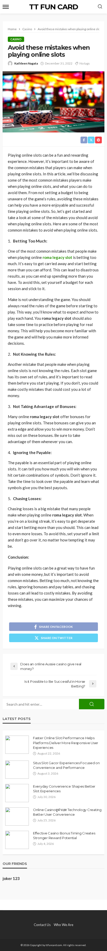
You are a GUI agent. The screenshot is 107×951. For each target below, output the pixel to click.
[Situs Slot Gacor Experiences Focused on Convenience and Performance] (17, 770)
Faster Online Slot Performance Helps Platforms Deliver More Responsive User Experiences (65, 742)
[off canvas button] (6, 7)
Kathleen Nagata (26, 63)
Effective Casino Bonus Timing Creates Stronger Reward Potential (64, 835)
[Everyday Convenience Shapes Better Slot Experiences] (17, 793)
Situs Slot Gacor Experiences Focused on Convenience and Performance (66, 765)
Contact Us (42, 925)
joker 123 (11, 878)
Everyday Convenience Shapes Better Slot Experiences (64, 788)
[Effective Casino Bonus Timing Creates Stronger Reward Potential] (17, 840)
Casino (16, 39)
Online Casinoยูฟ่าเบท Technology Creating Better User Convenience (67, 812)
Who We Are (63, 925)
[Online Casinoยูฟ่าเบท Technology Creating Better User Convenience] (17, 816)
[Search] (100, 7)
